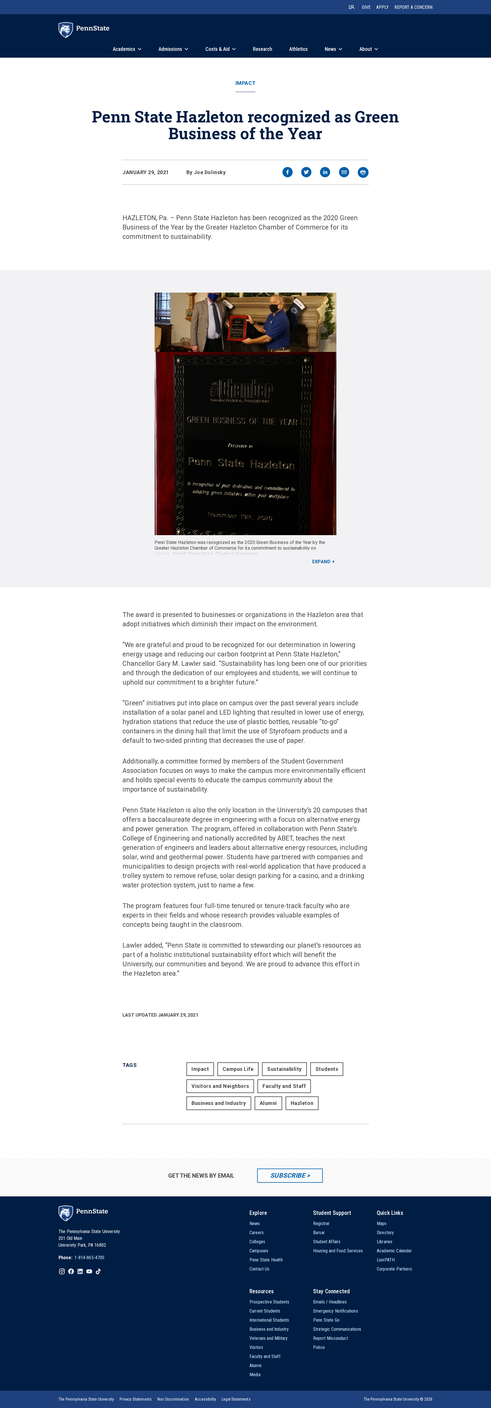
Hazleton (302, 1103)
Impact (245, 83)
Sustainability (284, 1069)
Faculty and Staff (284, 1086)
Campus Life (237, 1069)
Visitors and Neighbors (220, 1086)
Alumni (268, 1103)
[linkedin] (325, 173)
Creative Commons (236, 553)
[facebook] (287, 173)
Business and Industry (219, 1103)
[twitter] (306, 173)
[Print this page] (363, 172)
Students (326, 1069)
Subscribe (287, 1175)
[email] (344, 173)
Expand (321, 561)
